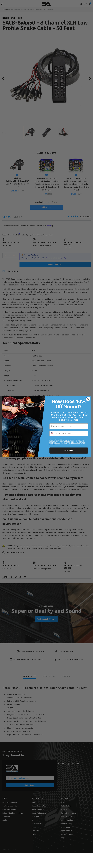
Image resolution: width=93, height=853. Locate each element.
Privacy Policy (52, 444)
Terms (59, 444)
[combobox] (54, 433)
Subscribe (68, 450)
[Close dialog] (88, 399)
